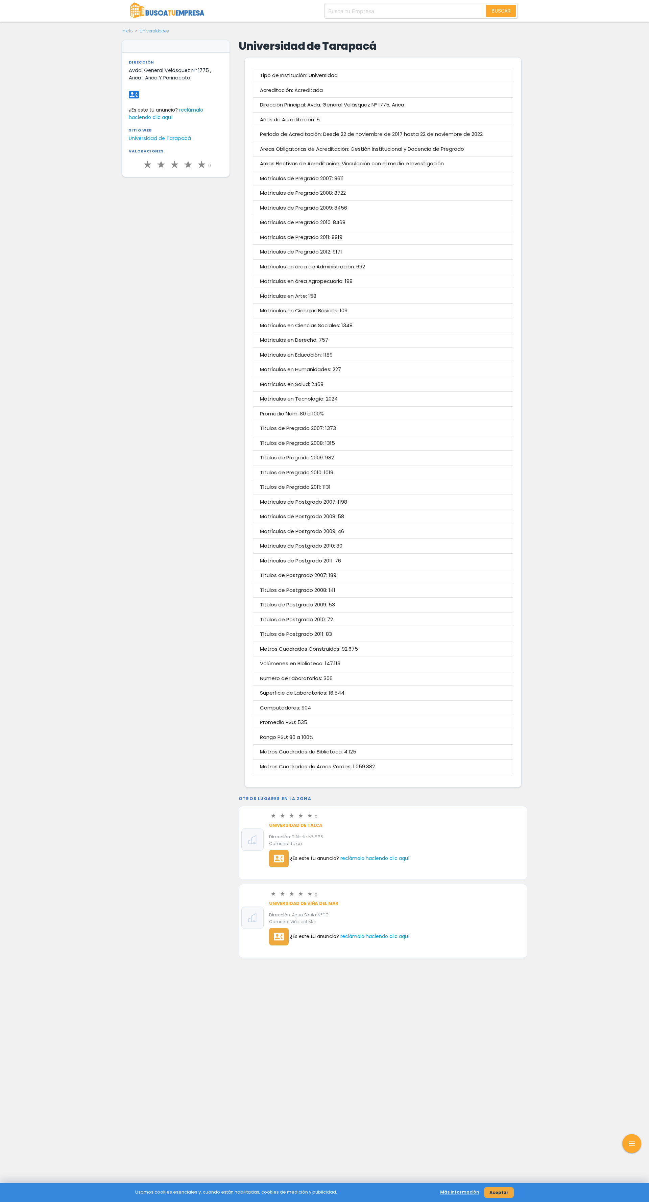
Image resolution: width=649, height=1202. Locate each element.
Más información (459, 1192)
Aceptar (498, 1192)
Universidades (154, 31)
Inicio (127, 31)
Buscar (500, 11)
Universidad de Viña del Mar (304, 903)
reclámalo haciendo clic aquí (374, 858)
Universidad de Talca (295, 825)
